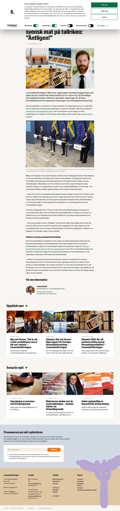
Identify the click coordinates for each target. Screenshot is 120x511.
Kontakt (55, 492)
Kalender (56, 490)
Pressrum (56, 487)
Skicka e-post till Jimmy (44, 292)
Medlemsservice (58, 479)
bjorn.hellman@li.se (34, 483)
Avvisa (104, 17)
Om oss (55, 483)
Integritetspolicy (45, 508)
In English (56, 496)
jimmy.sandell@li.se (34, 496)
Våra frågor (56, 481)
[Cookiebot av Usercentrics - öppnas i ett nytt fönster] (12, 25)
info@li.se (12, 491)
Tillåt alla (104, 5)
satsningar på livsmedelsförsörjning (39, 111)
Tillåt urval (104, 11)
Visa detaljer (101, 26)
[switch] (54, 25)
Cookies (31, 508)
